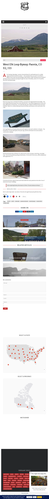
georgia (21, 478)
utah (14, 486)
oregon (24, 482)
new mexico (18, 482)
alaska (11, 474)
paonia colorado (24, 201)
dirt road (10, 478)
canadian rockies (12, 476)
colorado (17, 201)
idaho (9, 480)
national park (6, 482)
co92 (13, 201)
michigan (14, 480)
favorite (16, 478)
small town (26, 484)
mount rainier (26, 480)
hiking (5, 480)
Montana (23, 259)
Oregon (24, 274)
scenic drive (39, 201)
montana (20, 480)
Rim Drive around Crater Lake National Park (24, 273)
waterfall (25, 486)
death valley (25, 476)
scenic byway (32, 201)
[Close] (30, 473)
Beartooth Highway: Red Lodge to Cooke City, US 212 (24, 258)
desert (5, 478)
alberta (16, 474)
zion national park (7, 488)
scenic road (6, 203)
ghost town (27, 478)
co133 (8, 201)
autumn (27, 474)
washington (18, 486)
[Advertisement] (24, 15)
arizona (21, 474)
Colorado (43, 60)
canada (5, 476)
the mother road (7, 486)
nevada (12, 482)
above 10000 (6, 474)
